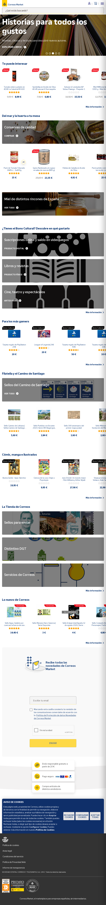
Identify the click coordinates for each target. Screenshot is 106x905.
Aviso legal (7, 851)
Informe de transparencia (14, 868)
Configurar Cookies (82, 816)
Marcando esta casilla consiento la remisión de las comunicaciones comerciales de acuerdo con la (55, 713)
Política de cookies (11, 845)
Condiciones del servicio (13, 856)
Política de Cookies (45, 830)
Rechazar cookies (69, 816)
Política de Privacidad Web (14, 862)
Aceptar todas (95, 816)
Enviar (53, 743)
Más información (94, 107)
